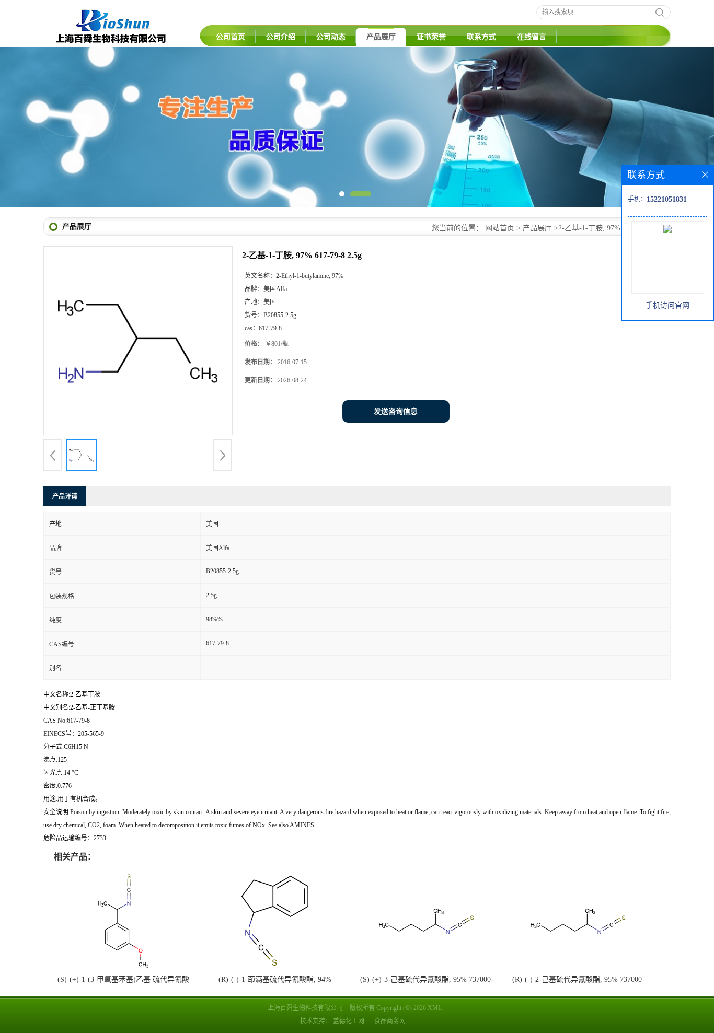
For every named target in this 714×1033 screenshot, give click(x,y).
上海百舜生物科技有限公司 (305, 1008)
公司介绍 (280, 37)
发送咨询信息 (396, 411)
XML (435, 1008)
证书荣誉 (431, 37)
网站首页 (499, 228)
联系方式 (481, 37)
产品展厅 (381, 37)
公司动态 (331, 37)
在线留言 (531, 37)
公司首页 (230, 37)
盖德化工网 (348, 1021)
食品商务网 (390, 1021)
